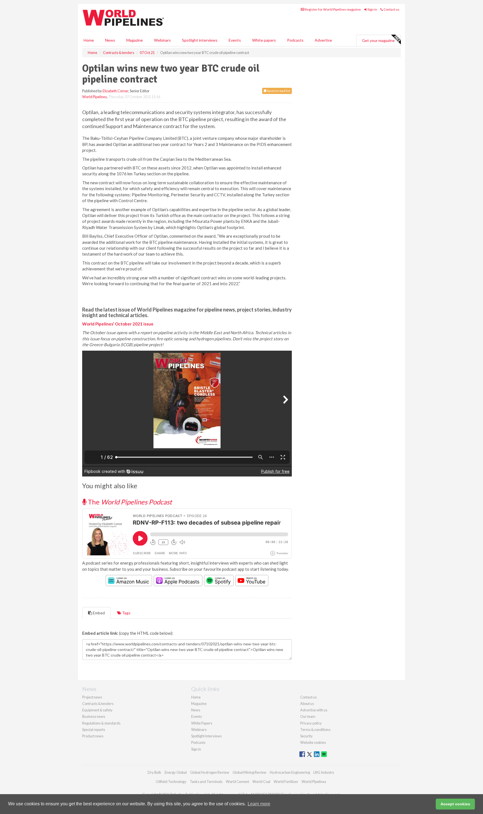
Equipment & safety (97, 710)
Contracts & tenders (97, 703)
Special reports (93, 729)
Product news (92, 736)
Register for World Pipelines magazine (332, 9)
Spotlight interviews (199, 40)
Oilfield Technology (171, 781)
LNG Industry (323, 772)
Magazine (134, 40)
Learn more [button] (259, 803)
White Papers (201, 723)
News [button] (110, 40)
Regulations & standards (101, 723)
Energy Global (176, 772)
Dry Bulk (154, 772)
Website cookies (313, 742)
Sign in (372, 9)
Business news (93, 716)
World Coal (261, 781)
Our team (307, 716)
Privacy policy (311, 723)
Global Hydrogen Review (209, 772)
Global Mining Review (249, 772)
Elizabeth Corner (115, 91)
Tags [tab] (126, 612)
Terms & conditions (315, 729)
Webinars (162, 40)
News (195, 710)
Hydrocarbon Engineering (290, 772)
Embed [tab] (98, 612)
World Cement (237, 781)
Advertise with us (313, 710)
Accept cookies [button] (455, 804)
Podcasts (295, 40)
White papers (264, 40)
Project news (92, 697)
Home (89, 40)
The (129, 502)
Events (235, 40)
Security (306, 736)
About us (307, 703)
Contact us (391, 9)
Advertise (323, 40)
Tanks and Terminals (206, 781)
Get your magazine (378, 40)
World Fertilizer (286, 781)
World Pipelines (94, 97)
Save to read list (278, 91)
